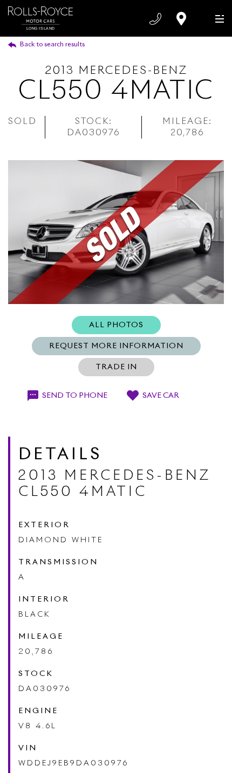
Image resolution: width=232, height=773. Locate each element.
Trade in (116, 367)
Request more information (116, 346)
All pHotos (116, 325)
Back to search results (52, 45)
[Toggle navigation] (217, 18)
